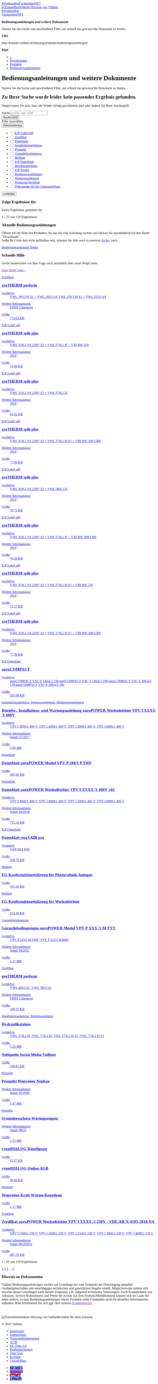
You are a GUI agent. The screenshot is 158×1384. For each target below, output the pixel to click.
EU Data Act (18, 1346)
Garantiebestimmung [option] (28, 153)
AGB (13, 1342)
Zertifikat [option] (20, 137)
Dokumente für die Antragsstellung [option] (37, 186)
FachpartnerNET (30, 3)
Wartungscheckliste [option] (27, 182)
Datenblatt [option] (21, 141)
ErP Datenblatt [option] (24, 162)
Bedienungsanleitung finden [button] (20, 247)
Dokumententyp (12, 125)
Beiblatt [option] (19, 157)
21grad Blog (18, 1360)
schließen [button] (9, 193)
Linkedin (16, 1379)
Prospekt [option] (20, 149)
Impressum (17, 1331)
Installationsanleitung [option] (28, 145)
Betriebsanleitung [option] (25, 166)
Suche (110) (10, 117)
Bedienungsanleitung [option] (28, 174)
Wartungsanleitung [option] (26, 178)
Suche (6, 113)
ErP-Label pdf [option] (23, 133)
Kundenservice (82, 1303)
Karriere (15, 1357)
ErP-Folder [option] (21, 170)
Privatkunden (10, 3)
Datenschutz (18, 1334)
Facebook (16, 1367)
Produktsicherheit (21, 1349)
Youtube (15, 1375)
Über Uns (16, 1353)
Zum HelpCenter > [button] (14, 270)
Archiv (105, 240)
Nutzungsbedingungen (24, 1338)
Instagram (16, 1371)
